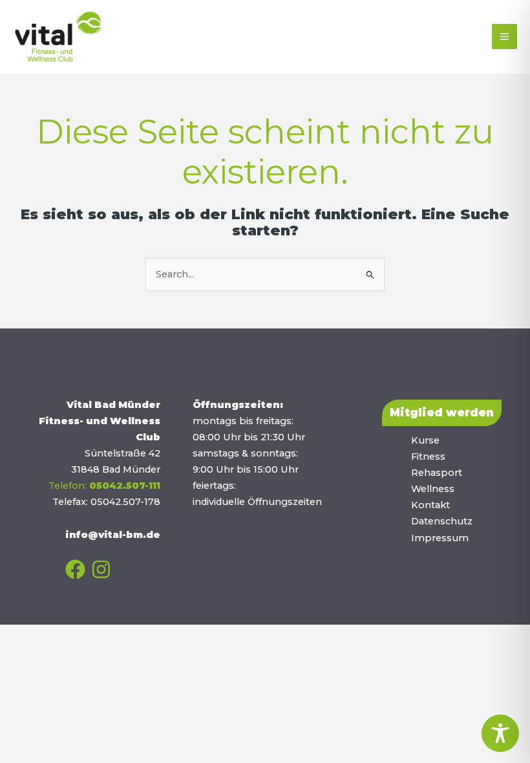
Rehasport (436, 472)
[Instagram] (101, 569)
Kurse (425, 440)
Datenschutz (441, 521)
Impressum (440, 538)
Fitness (428, 456)
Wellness (432, 489)
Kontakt (430, 505)
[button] (442, 413)
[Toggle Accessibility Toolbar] (500, 733)
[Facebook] (75, 569)
